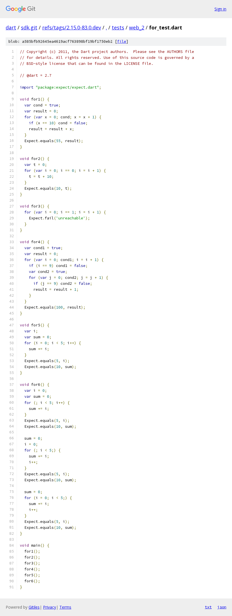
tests (118, 27)
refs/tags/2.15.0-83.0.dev (71, 27)
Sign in (220, 9)
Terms (65, 607)
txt (208, 606)
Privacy (49, 607)
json (221, 606)
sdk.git (29, 27)
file (121, 41)
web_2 (136, 27)
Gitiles (34, 607)
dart (11, 27)
